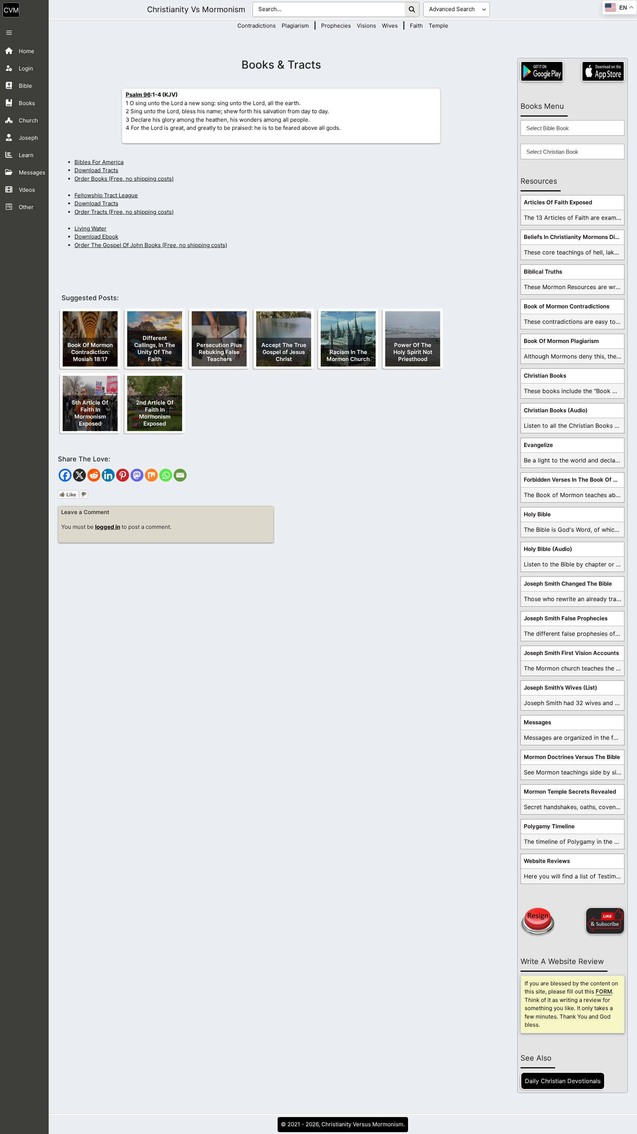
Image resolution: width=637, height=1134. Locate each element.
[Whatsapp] (165, 475)
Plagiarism (295, 25)
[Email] (180, 475)
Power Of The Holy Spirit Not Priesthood (412, 352)
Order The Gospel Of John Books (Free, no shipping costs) (150, 245)
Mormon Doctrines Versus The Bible (572, 756)
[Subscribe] (605, 921)
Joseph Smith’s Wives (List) (560, 687)
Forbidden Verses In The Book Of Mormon (574, 479)
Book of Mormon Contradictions (566, 306)
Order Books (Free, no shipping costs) (124, 178)
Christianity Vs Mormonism (196, 9)
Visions (366, 25)
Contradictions (256, 25)
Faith (416, 25)
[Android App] (542, 71)
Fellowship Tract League (106, 195)
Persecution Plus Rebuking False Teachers (219, 352)
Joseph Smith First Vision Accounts (571, 652)
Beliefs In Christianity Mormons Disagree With (574, 236)
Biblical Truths (543, 271)
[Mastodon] (136, 475)
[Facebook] (65, 475)
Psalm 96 (138, 94)
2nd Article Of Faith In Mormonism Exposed (155, 413)
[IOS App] (603, 71)
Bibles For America (98, 162)
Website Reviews (547, 860)
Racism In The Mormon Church (348, 355)
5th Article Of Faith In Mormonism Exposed (90, 413)
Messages (537, 722)
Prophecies (336, 25)
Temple (438, 25)
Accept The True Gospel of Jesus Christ (283, 352)
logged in (107, 526)
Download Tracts (96, 170)
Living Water (90, 228)
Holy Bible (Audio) (548, 548)
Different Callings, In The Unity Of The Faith (154, 348)
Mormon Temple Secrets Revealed (570, 791)
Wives (390, 25)
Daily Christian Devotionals (563, 1081)
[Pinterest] (122, 475)
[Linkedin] (108, 475)
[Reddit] (93, 475)
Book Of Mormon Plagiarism (561, 340)
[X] (79, 475)
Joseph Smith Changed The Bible (568, 583)
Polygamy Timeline (549, 826)
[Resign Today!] (537, 922)
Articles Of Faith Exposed (558, 202)
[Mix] (151, 475)
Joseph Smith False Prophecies (566, 618)
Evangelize (538, 444)
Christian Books (545, 375)
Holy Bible (537, 514)
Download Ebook (96, 236)
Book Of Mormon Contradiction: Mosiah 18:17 (90, 352)
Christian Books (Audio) (556, 410)
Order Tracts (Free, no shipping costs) (124, 211)
